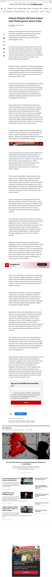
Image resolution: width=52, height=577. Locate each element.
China (28, 421)
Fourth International (7, 11)
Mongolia (30, 429)
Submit (26, 402)
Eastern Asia (11, 421)
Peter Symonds (12, 25)
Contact (43, 1)
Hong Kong (8, 429)
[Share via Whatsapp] (4, 41)
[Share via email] (4, 48)
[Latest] (5, 9)
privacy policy (25, 396)
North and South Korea (19, 429)
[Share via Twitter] (4, 38)
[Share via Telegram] (4, 45)
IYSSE (28, 11)
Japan (33, 421)
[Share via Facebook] (4, 34)
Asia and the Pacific (20, 421)
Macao (12, 429)
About (47, 1)
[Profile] (50, 2)
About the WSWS (34, 11)
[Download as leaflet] (4, 52)
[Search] (50, 9)
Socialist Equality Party (20, 11)
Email (12, 386)
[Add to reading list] (4, 56)
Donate (47, 11)
